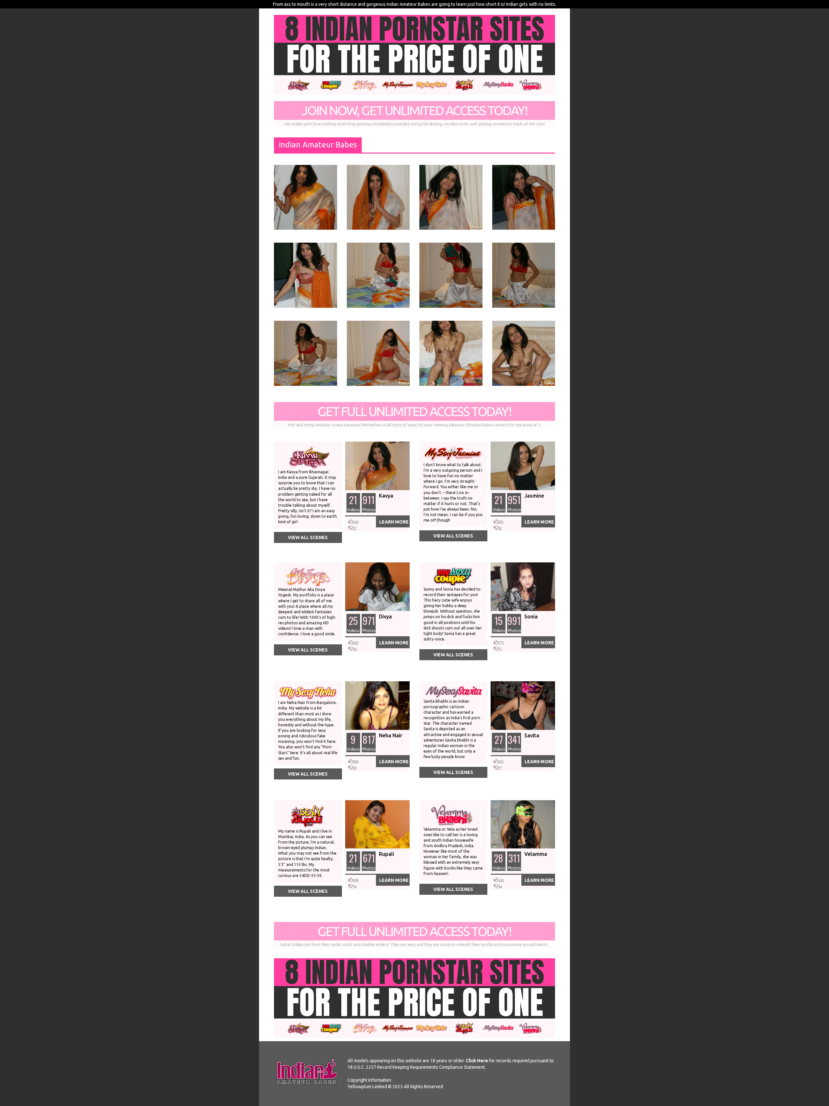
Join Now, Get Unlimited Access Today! (414, 114)
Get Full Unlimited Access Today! (414, 415)
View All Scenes (308, 537)
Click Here (477, 1060)
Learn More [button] (394, 521)
